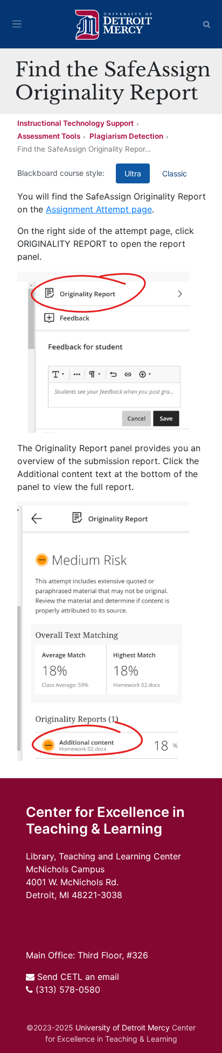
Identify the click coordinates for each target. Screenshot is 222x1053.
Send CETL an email (78, 976)
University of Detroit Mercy (122, 1027)
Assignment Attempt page (99, 209)
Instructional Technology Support (75, 123)
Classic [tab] (174, 173)
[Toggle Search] (207, 24)
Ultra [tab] (132, 173)
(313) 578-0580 (68, 989)
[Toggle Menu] (17, 24)
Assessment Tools (48, 136)
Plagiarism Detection (126, 136)
